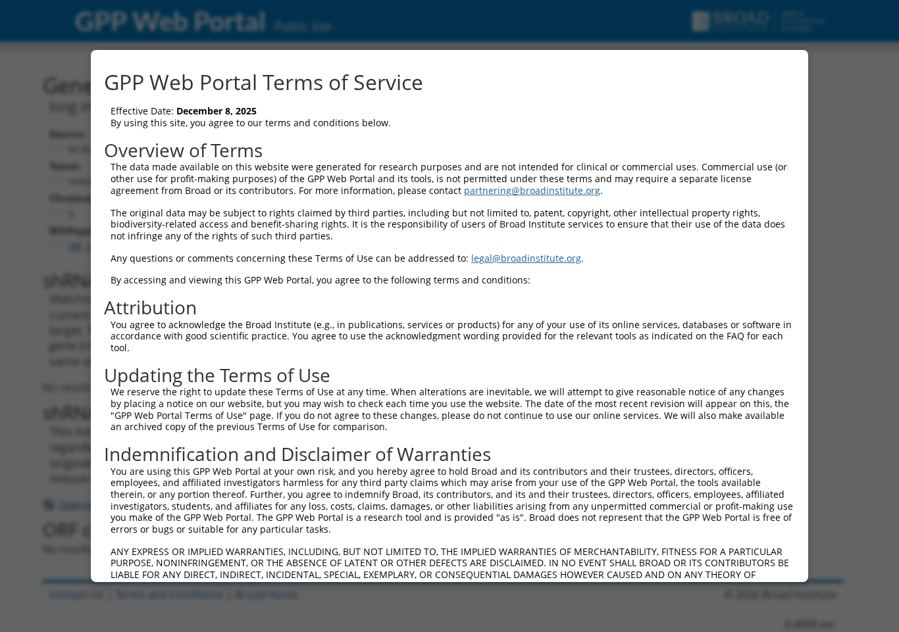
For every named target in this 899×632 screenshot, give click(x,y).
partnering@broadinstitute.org (532, 190)
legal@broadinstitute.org (526, 258)
